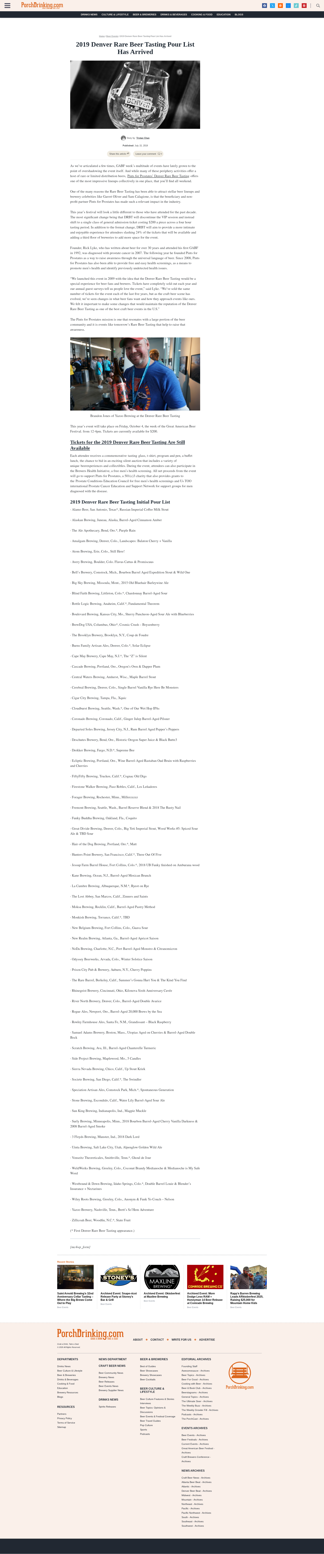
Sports (143, 1429)
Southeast (187, 1521)
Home (102, 36)
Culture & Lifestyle (115, 14)
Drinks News (89, 14)
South (185, 1517)
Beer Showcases (149, 1370)
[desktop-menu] (7, 5)
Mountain (187, 1499)
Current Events (190, 1444)
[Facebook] (264, 5)
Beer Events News (108, 1386)
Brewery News (106, 1377)
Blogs (239, 14)
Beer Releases (106, 1381)
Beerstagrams (189, 1392)
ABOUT (138, 1339)
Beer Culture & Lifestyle (69, 1370)
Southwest (187, 1526)
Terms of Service (66, 1422)
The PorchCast (190, 1418)
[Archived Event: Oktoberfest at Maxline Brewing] (162, 1277)
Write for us (181, 1339)
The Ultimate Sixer (191, 1401)
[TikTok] (296, 5)
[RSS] (280, 5)
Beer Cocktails (147, 1379)
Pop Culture (146, 1425)
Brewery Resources (67, 1392)
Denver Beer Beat (191, 1491)
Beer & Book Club (191, 1388)
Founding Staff (189, 1366)
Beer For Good (190, 1379)
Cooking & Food (201, 14)
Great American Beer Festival (197, 1448)
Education (224, 14)
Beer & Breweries (144, 14)
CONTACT (157, 1339)
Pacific (185, 1508)
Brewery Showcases (151, 1375)
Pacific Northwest (191, 1512)
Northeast (187, 1504)
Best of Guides (148, 1366)
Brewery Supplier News (111, 1390)
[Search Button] (316, 5)
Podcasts (145, 1434)
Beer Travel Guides (150, 1420)
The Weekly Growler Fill (194, 1410)
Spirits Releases (107, 1406)
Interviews (145, 1403)
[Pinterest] (304, 5)
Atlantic (185, 1486)
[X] (272, 5)
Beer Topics (188, 1375)
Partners (61, 1414)
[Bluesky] (288, 5)
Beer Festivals (189, 1439)
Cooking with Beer (191, 1383)
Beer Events (112, 36)
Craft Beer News (190, 1478)
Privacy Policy (64, 1418)
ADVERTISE (207, 1339)
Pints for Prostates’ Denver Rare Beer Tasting (158, 176)
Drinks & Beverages (173, 14)
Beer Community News (111, 1373)
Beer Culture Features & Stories (157, 1399)
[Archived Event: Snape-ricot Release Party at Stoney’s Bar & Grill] (119, 1277)
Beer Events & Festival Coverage (157, 1416)
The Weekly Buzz (191, 1405)
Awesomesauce (190, 1370)
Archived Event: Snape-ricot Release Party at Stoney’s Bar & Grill (119, 1296)
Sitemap (61, 1427)
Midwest (186, 1495)
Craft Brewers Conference (195, 1457)
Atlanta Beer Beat (191, 1482)
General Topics (190, 1397)
